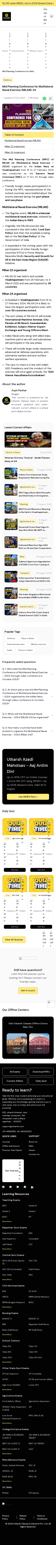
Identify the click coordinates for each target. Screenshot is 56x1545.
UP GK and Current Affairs (41, 1379)
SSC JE (32, 1465)
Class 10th (7, 1357)
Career (32, 1150)
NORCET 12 (34, 1318)
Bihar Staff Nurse (10, 1330)
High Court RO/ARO (11, 1385)
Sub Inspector (9, 1238)
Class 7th (33, 1346)
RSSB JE (32, 1471)
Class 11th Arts (35, 1357)
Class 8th (6, 1352)
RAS (30, 1233)
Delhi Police (34, 1269)
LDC (31, 1244)
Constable (34, 1238)
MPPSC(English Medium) (13, 1302)
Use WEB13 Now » (28, 796)
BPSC (31, 1302)
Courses (6, 1141)
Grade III (33, 1205)
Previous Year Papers (12, 1150)
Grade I (32, 1211)
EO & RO (33, 1291)
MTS (31, 1275)
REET (4, 1205)
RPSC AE (33, 1476)
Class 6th (6, 1346)
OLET (31, 1449)
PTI (30, 1217)
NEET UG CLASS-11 (10, 1449)
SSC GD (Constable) (12, 1269)
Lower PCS (34, 1385)
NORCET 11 (7, 1318)
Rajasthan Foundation (12, 1233)
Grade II (6, 1211)
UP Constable (35, 1373)
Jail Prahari (7, 1244)
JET (30, 1407)
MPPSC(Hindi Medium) (39, 1296)
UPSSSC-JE (7, 1471)
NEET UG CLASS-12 (11, 1443)
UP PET (5, 1379)
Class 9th (33, 1352)
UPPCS (5, 1296)
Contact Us (34, 1154)
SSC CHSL (7, 1275)
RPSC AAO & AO (36, 1415)
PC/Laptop (34, 1493)
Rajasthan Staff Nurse (39, 1324)
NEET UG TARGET (36, 1443)
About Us (33, 1141)
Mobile (5, 1493)
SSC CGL (33, 1260)
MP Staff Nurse (35, 1330)
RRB (4, 1324)
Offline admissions (11, 1146)
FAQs (31, 1146)
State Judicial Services (13, 1465)
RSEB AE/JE (7, 1476)
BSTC (4, 1217)
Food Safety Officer (11, 1401)
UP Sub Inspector (10, 1373)
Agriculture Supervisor (39, 1401)
